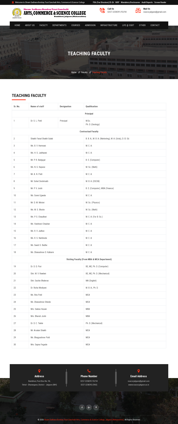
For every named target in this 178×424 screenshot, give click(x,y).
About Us (30, 25)
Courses (75, 25)
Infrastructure (108, 25)
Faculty (43, 25)
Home (17, 25)
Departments (59, 25)
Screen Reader (160, 2)
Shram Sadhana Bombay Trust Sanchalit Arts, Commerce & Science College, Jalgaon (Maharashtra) (84, 419)
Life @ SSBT (128, 25)
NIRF (117, 2)
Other (142, 25)
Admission (90, 25)
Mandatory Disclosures (130, 2)
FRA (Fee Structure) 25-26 (103, 2)
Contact (155, 25)
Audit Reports (147, 2)
